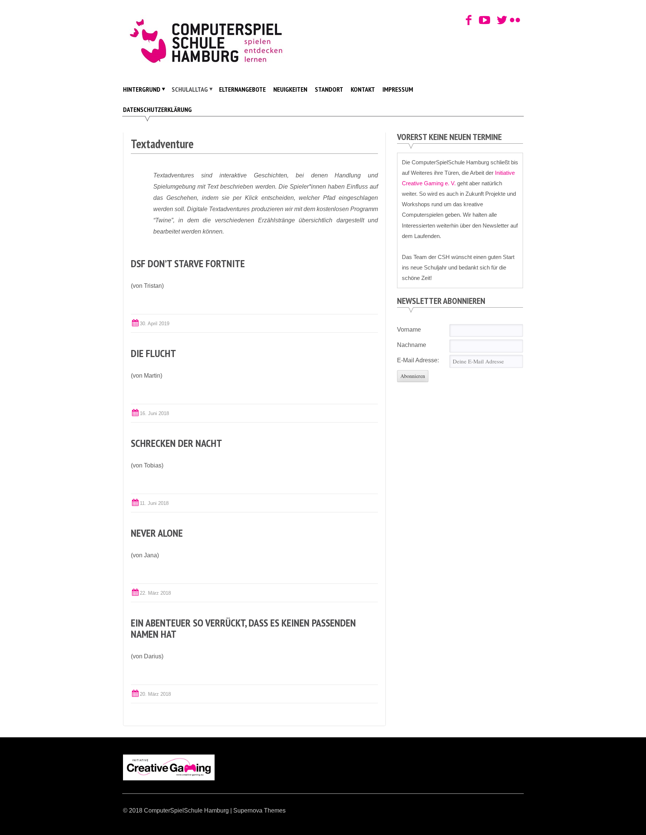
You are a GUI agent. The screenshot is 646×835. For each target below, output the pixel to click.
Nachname (411, 345)
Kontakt (363, 89)
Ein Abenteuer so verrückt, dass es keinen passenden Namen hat (243, 628)
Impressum (397, 89)
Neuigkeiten (290, 89)
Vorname (409, 329)
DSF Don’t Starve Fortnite (188, 263)
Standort (329, 89)
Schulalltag (190, 89)
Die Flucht (153, 353)
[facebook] (469, 20)
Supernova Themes (259, 810)
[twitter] (500, 20)
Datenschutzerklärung (157, 109)
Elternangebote (242, 89)
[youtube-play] (482, 20)
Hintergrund (141, 89)
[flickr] (513, 20)
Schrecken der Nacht (176, 443)
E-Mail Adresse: (418, 360)
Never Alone (157, 533)
